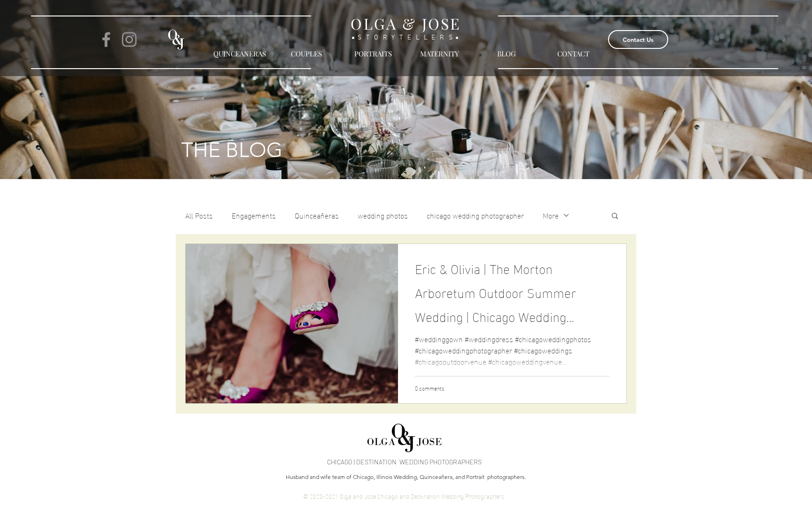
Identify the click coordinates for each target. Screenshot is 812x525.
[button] (614, 216)
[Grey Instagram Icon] (129, 39)
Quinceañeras (317, 215)
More (551, 215)
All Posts (199, 215)
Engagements (254, 215)
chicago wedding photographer (475, 215)
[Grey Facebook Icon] (106, 39)
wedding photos (383, 215)
